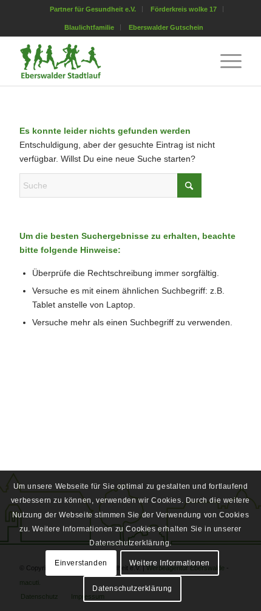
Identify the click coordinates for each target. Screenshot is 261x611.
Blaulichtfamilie (89, 27)
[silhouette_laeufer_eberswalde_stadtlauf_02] (108, 61)
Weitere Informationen (169, 563)
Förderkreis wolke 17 (184, 9)
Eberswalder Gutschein (166, 27)
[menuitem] (93, 9)
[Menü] (225, 61)
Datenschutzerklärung (132, 588)
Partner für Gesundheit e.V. (93, 9)
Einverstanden (81, 563)
